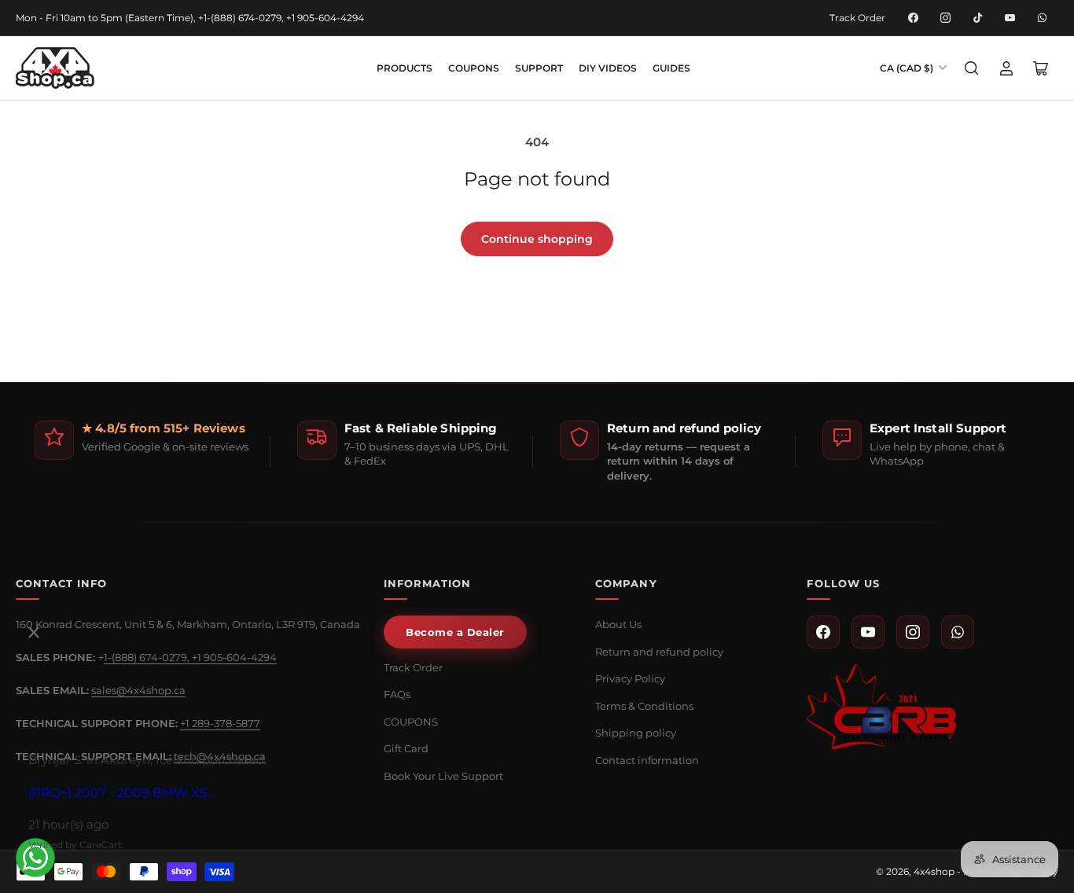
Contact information (647, 760)
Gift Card (406, 748)
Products (404, 68)
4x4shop (934, 871)
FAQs (397, 694)
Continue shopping (537, 239)
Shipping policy (635, 732)
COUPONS (473, 68)
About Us (618, 624)
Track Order (857, 18)
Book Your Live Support (443, 776)
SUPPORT (539, 68)
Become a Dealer (455, 632)
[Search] (971, 68)
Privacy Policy (630, 678)
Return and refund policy (659, 651)
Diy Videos (608, 68)
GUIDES (671, 68)
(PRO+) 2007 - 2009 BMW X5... (121, 792)
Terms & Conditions (644, 706)
